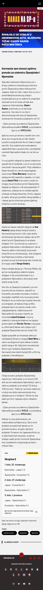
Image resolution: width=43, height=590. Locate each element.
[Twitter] (19, 584)
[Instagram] (13, 584)
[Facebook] (29, 584)
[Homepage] (39, 3)
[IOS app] (34, 558)
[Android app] (30, 558)
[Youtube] (24, 584)
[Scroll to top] (21, 555)
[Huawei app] (38, 558)
